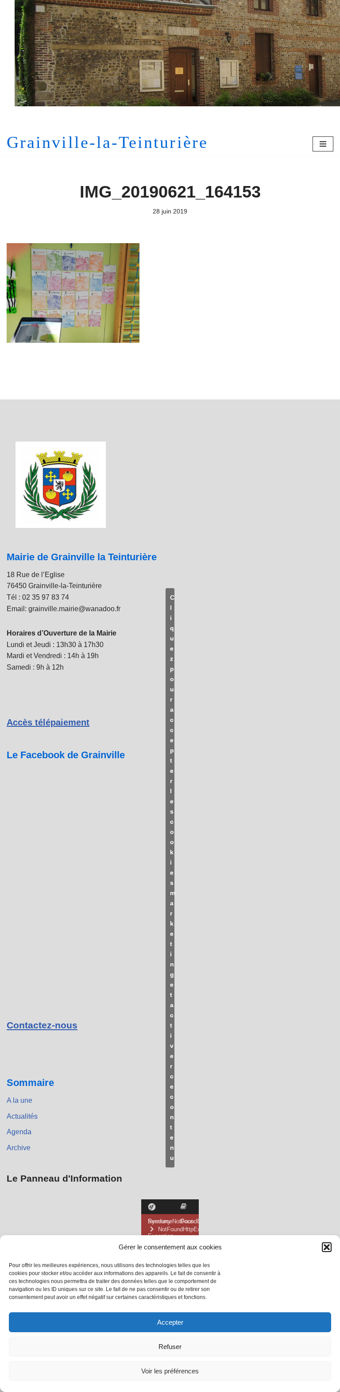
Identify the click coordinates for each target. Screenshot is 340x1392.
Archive (19, 1148)
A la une (19, 1100)
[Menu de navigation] (323, 143)
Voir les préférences (170, 1371)
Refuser (170, 1346)
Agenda (19, 1132)
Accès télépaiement (48, 722)
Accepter (170, 1322)
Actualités (22, 1116)
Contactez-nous (42, 1025)
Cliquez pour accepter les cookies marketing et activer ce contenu (172, 877)
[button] (326, 1247)
